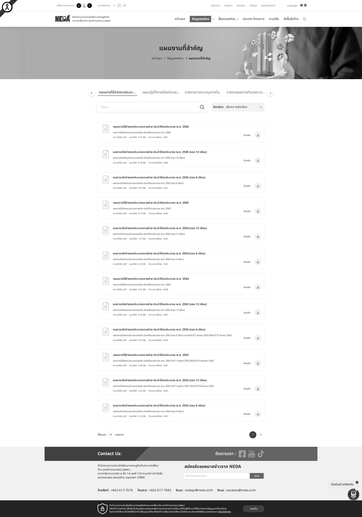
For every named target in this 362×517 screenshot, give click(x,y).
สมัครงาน (215, 5)
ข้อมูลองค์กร (200, 19)
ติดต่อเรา (228, 5)
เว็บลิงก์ (253, 5)
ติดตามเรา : (225, 454)
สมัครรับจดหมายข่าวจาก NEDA (213, 467)
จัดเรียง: (218, 107)
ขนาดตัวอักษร (104, 5)
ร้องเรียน (241, 5)
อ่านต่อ (247, 135)
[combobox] (238, 107)
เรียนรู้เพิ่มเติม (224, 511)
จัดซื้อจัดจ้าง (291, 19)
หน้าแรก (180, 19)
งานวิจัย (274, 19)
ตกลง (256, 476)
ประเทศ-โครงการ (253, 19)
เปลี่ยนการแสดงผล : (66, 5)
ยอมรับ (253, 509)
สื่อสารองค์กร (226, 19)
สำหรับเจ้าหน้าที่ (268, 5)
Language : (292, 6)
